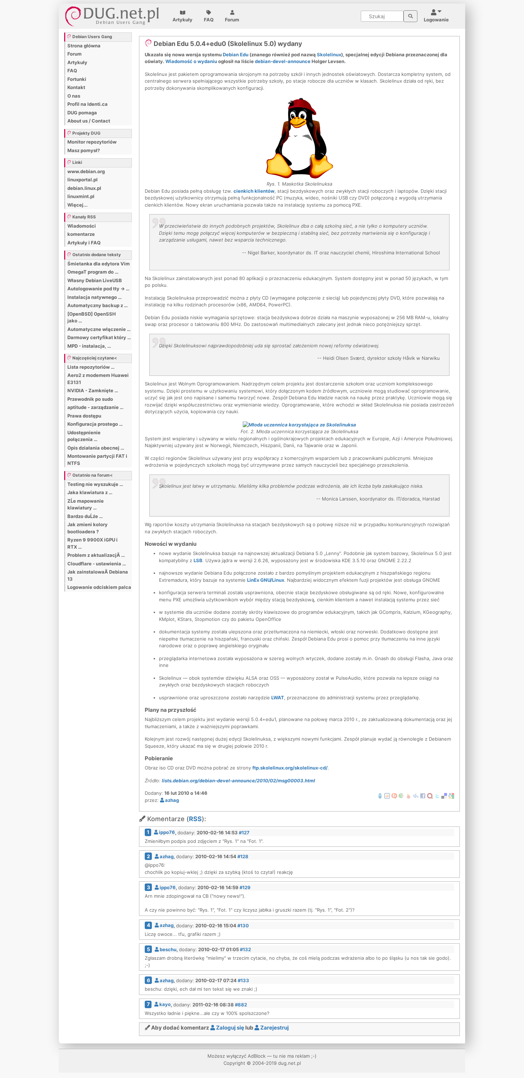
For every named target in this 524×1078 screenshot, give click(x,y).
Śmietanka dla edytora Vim (98, 263)
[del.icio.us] (444, 795)
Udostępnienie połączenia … (84, 436)
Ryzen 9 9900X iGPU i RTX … (92, 543)
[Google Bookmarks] (451, 795)
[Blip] (394, 795)
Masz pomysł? (83, 150)
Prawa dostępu (84, 416)
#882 (241, 1004)
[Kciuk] (408, 795)
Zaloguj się (229, 1027)
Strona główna (84, 45)
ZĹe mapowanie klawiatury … (85, 504)
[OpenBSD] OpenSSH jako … (91, 317)
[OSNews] (380, 795)
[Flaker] (401, 795)
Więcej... (77, 205)
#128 (242, 856)
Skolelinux (329, 54)
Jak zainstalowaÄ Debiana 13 (97, 575)
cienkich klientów (253, 191)
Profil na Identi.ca (87, 104)
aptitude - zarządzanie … (95, 407)
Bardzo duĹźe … (85, 516)
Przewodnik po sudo (90, 399)
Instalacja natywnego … (94, 297)
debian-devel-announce (282, 61)
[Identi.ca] (430, 795)
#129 (245, 887)
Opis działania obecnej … (95, 448)
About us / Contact (88, 121)
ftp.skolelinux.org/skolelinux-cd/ (290, 768)
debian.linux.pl (84, 188)
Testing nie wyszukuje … (95, 484)
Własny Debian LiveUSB (94, 280)
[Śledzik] (415, 795)
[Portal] (410, 16)
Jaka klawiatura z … (89, 492)
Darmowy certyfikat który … (99, 337)
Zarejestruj (274, 1027)
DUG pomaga (82, 112)
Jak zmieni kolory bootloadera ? (87, 528)
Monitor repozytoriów (92, 142)
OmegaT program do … (92, 272)
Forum (232, 19)
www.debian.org (86, 171)
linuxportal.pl (82, 179)
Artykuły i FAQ (84, 242)
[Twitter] (437, 795)
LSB (198, 560)
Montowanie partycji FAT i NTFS (97, 459)
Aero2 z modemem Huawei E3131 (98, 378)
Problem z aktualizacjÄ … (96, 555)
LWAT (277, 697)
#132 (245, 949)
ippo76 (166, 832)
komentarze (81, 234)
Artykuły (182, 19)
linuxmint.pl (80, 196)
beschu (167, 949)
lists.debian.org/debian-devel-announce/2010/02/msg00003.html (238, 780)
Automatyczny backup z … (97, 305)
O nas (73, 96)
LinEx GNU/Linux (265, 580)
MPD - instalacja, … (89, 346)
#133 (243, 980)
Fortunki (76, 79)
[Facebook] (423, 795)
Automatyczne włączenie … (98, 329)
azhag (171, 800)
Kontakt (76, 87)
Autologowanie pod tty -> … (98, 288)
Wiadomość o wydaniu (191, 61)
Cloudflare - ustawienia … (96, 563)
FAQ (209, 19)
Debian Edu (235, 54)
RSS (195, 819)
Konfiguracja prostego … (95, 424)
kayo (164, 1004)
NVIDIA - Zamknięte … (92, 390)
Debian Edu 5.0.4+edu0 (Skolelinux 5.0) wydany (227, 43)
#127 (244, 832)
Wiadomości (81, 226)
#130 (243, 925)
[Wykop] (387, 795)
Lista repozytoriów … (90, 367)
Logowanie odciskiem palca (99, 587)
